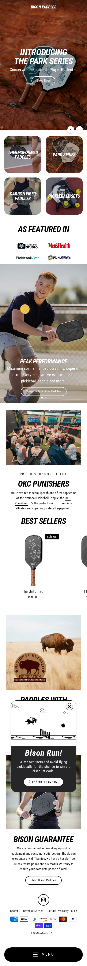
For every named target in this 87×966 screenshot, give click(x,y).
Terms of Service (33, 911)
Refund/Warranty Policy (62, 911)
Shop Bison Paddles (43, 880)
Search (14, 911)
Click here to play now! (43, 782)
